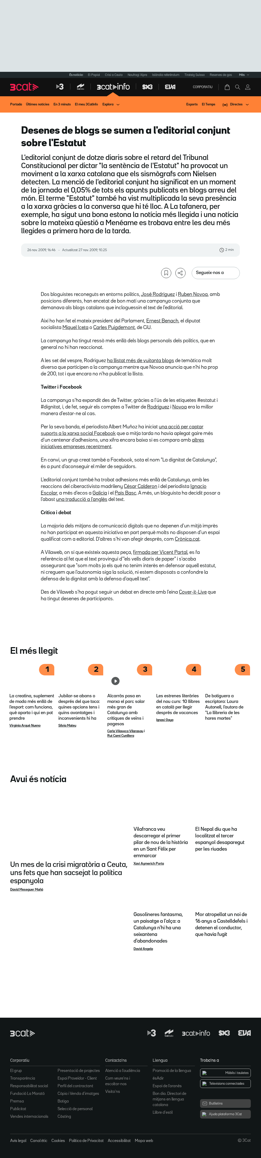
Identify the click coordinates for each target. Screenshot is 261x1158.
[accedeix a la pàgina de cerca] (237, 87)
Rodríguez (158, 407)
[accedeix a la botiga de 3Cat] (227, 87)
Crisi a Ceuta (114, 75)
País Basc (125, 493)
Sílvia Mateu (67, 725)
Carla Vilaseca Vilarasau (125, 731)
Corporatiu (203, 87)
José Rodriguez (158, 294)
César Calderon (140, 486)
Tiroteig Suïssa (195, 75)
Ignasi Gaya (164, 719)
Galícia (100, 493)
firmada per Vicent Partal (160, 552)
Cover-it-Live (193, 592)
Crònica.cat (187, 539)
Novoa (179, 407)
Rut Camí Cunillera (120, 735)
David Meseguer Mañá (26, 889)
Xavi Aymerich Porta (149, 863)
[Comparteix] (180, 273)
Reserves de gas (221, 75)
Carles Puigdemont (114, 327)
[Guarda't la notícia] (166, 273)
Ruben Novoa (193, 294)
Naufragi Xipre (137, 75)
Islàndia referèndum (165, 75)
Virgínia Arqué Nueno (25, 725)
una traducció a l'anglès (81, 499)
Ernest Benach (162, 321)
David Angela (143, 948)
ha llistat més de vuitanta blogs (140, 360)
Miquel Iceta (75, 327)
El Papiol (94, 75)
